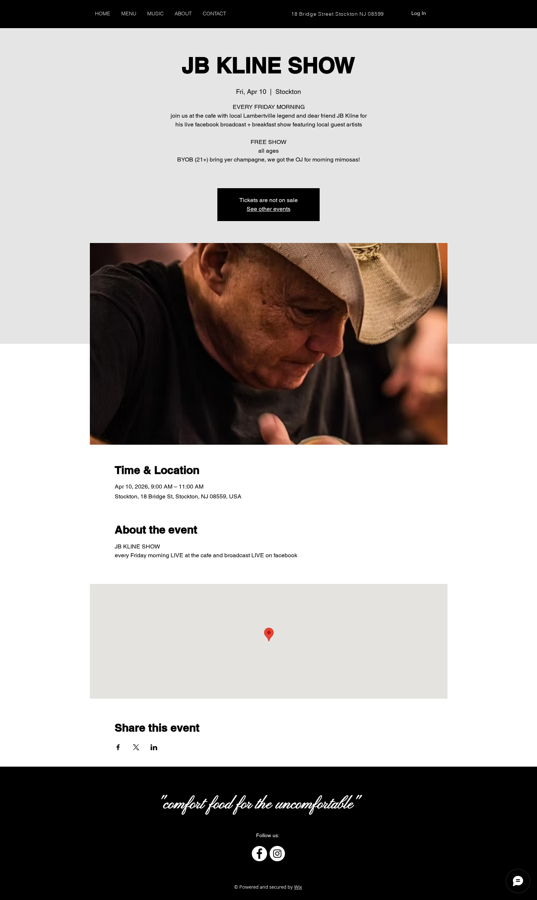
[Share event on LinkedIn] (154, 747)
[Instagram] (277, 853)
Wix (298, 887)
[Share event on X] (136, 747)
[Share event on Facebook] (118, 747)
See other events (268, 208)
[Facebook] (259, 853)
